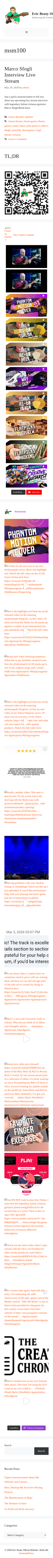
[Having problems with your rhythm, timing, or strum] (26, 903)
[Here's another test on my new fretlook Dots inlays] (26, 1401)
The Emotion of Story (15, 1503)
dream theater (15, 121)
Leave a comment (17, 139)
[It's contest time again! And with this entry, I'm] (26, 1310)
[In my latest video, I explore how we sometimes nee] (26, 994)
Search (7, 1445)
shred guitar (28, 130)
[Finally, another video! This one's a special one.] (26, 812)
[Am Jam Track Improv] (26, 256)
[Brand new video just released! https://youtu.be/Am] (26, 1084)
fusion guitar (30, 121)
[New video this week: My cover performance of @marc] (26, 541)
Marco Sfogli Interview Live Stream (19, 75)
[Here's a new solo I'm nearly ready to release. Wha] (26, 1039)
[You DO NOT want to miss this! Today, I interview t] (26, 1220)
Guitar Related (16, 117)
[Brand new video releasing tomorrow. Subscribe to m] (26, 677)
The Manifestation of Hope (18, 1497)
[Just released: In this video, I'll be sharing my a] (26, 1129)
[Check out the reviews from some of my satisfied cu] (26, 767)
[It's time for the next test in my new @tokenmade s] (26, 586)
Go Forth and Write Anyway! (19, 1509)
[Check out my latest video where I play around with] (26, 1265)
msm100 (16, 130)
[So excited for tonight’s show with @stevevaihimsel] (26, 858)
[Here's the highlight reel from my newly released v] (26, 631)
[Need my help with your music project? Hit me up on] (26, 948)
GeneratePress (26, 1553)
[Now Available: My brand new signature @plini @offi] (26, 1175)
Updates (29, 117)
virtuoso (16, 134)
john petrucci (33, 125)
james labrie (19, 125)
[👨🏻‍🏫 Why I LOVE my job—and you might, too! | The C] (26, 1356)
